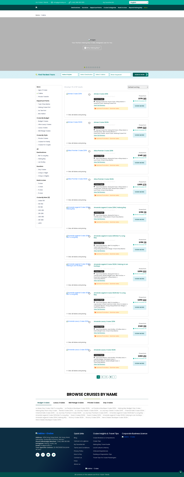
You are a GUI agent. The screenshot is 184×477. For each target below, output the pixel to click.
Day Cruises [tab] (108, 403)
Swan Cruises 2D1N (94, 415)
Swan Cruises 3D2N (78, 415)
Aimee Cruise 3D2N (101, 122)
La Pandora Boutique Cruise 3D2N (77, 408)
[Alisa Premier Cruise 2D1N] (79, 160)
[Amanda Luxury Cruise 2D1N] (79, 331)
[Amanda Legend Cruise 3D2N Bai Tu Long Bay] (79, 302)
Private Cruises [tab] (93, 403)
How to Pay (78, 454)
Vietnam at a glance (81, 441)
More (145, 8)
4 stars (40, 186)
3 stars (40, 183)
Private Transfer (43, 96)
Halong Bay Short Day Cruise (46, 410)
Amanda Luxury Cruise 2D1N (104, 321)
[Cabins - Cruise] (44, 433)
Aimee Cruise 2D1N (101, 94)
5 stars (40, 190)
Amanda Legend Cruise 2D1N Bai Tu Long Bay (109, 237)
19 (110, 377)
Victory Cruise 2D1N (92, 417)
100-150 (40, 204)
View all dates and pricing (77, 114)
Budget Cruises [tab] (44, 403)
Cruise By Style (42, 135)
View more (139, 106)
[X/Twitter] (54, 455)
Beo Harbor (42, 113)
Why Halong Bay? (93, 48)
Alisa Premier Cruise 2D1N (103, 151)
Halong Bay (42, 159)
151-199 (40, 207)
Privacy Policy (78, 451)
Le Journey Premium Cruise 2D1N (95, 413)
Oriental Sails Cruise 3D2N (134, 410)
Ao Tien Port (42, 110)
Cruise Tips (97, 441)
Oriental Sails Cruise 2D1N (45, 413)
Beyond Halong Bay (135, 8)
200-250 (41, 210)
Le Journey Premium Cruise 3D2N (68, 413)
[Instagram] (43, 455)
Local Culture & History (101, 448)
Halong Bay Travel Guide (101, 444)
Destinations (75, 8)
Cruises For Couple (44, 145)
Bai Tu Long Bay (43, 155)
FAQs (76, 461)
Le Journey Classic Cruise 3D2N (86, 410)
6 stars (40, 193)
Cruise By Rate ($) (43, 197)
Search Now (139, 74)
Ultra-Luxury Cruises (44, 124)
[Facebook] (37, 455)
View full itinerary (99, 105)
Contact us (78, 458)
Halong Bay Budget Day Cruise (129, 408)
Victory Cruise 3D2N (76, 417)
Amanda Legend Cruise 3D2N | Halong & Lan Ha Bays (111, 265)
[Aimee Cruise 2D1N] (79, 103)
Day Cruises (42, 169)
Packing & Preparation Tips (102, 454)
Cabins (40, 93)
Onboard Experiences (100, 451)
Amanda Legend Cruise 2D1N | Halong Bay (110, 207)
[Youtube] (48, 455)
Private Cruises (43, 138)
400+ (40, 223)
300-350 (41, 216)
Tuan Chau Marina (44, 104)
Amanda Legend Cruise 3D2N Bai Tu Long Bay (110, 294)
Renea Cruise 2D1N (66, 410)
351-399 (40, 220)
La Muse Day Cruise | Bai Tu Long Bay (49, 408)
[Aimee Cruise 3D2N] (79, 131)
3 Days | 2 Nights (43, 176)
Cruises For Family (44, 141)
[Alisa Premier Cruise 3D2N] (79, 188)
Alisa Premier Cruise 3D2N (104, 179)
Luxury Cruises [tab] (59, 403)
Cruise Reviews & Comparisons (104, 438)
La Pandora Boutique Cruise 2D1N (104, 408)
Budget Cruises (43, 121)
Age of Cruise (42, 90)
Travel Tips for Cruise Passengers (104, 458)
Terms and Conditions (82, 448)
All (37, 149)
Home (38, 15)
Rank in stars (122, 8)
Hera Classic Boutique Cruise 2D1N (48, 420)
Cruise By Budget (43, 118)
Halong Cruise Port (44, 107)
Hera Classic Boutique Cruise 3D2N (115, 417)
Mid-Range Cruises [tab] (76, 403)
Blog (75, 438)
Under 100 (41, 200)
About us (77, 464)
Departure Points (96, 8)
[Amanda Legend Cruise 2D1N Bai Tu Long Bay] (79, 245)
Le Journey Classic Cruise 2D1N (111, 410)
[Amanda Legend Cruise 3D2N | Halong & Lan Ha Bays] (79, 273)
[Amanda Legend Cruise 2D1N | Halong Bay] (79, 217)
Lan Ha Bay (41, 162)
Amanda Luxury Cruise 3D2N (104, 350)
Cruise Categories (110, 8)
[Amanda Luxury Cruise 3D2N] (79, 359)
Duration (85, 8)
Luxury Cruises (43, 127)
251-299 (40, 213)
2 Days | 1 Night (43, 173)
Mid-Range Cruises (44, 131)
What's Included (140, 101)
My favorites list (79, 444)
